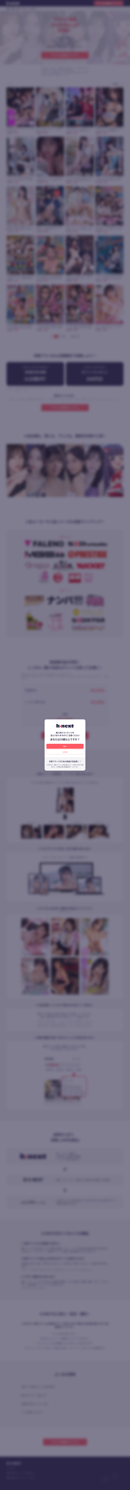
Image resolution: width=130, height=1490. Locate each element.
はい (65, 746)
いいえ (65, 752)
